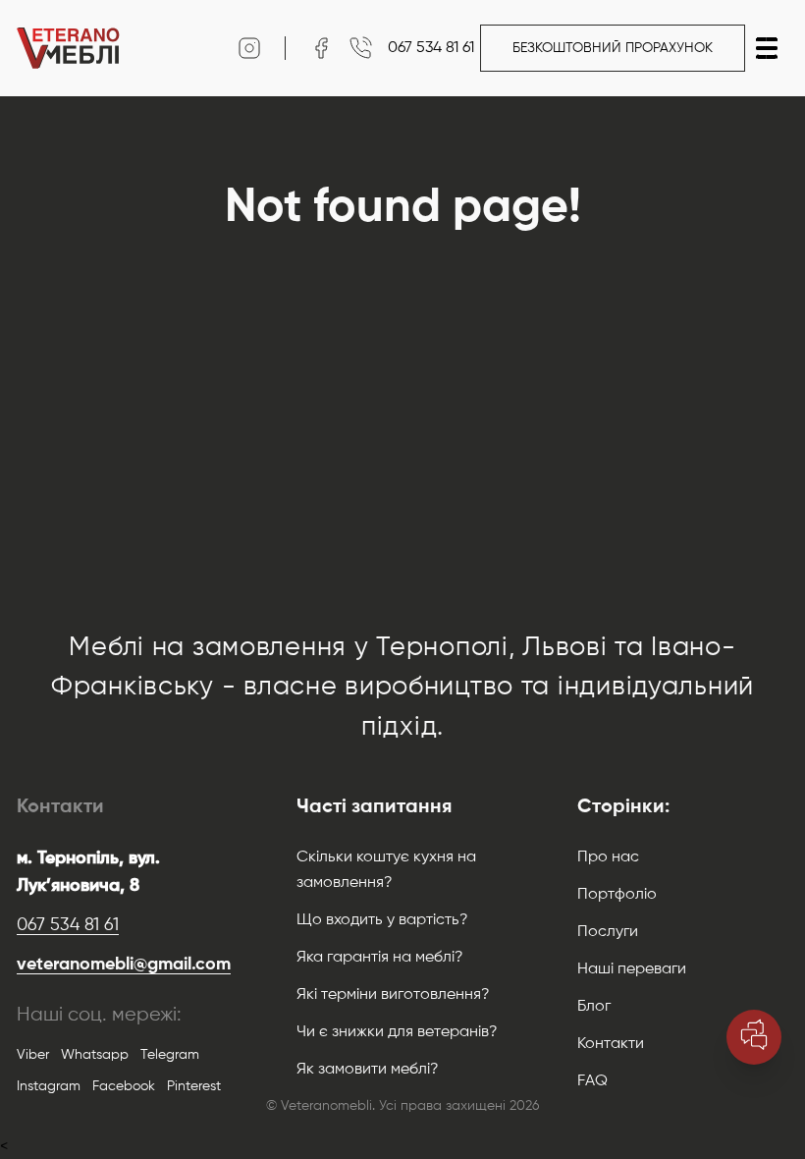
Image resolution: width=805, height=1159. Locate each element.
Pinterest (194, 1086)
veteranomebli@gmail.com (122, 964)
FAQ (592, 1081)
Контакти (610, 1044)
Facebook (123, 1086)
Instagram (48, 1086)
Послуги (607, 932)
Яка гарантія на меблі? (379, 958)
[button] (766, 48)
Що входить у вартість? (382, 920)
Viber (33, 1055)
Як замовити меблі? (367, 1069)
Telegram (169, 1055)
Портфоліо (617, 895)
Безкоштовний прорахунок (612, 48)
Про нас (608, 857)
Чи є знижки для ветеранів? (397, 1032)
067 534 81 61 (68, 925)
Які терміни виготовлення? (393, 995)
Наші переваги (631, 969)
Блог (594, 1007)
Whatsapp (95, 1055)
